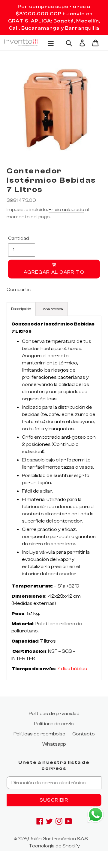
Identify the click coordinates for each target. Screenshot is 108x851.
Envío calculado (66, 209)
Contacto (83, 734)
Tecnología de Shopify (54, 846)
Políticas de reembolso (39, 734)
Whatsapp (54, 744)
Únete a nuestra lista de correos (53, 765)
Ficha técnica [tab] (51, 309)
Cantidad (18, 238)
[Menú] (50, 42)
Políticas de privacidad (54, 713)
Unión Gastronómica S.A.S (58, 838)
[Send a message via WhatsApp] (95, 814)
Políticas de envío (54, 723)
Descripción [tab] (21, 309)
